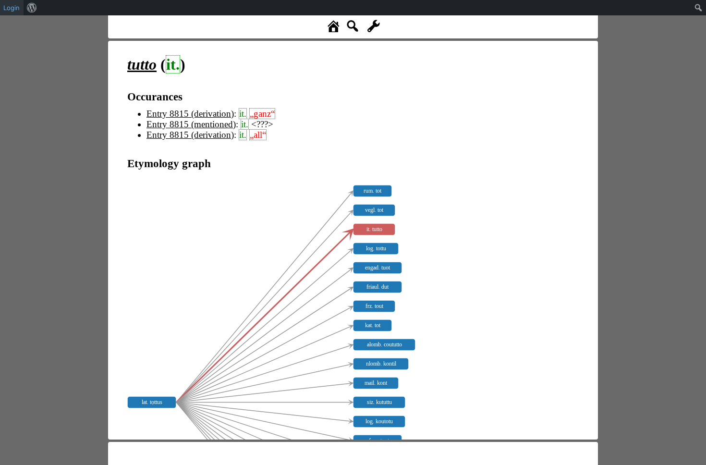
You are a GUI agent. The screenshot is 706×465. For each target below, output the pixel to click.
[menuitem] (32, 7)
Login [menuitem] (11, 8)
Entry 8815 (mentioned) (191, 124)
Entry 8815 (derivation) (190, 114)
